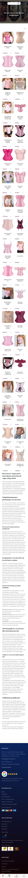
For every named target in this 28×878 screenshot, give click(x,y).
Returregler (4, 829)
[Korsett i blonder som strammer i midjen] (8, 177)
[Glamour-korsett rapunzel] (20, 155)
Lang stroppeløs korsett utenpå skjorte (8, 257)
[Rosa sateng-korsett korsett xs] (20, 363)
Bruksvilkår (4, 826)
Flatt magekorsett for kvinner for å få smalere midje (7, 117)
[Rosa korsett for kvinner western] (8, 340)
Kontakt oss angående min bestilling (10, 764)
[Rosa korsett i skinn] (20, 340)
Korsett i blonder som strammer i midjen (8, 187)
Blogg (3, 791)
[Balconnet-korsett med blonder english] (20, 38)
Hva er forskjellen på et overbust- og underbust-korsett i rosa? (12, 724)
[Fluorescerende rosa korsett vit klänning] (20, 107)
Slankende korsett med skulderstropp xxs (20, 465)
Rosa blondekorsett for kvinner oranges (7, 303)
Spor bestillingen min (7, 761)
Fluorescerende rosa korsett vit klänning (20, 117)
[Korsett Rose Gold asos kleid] (8, 224)
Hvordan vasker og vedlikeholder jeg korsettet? (13, 728)
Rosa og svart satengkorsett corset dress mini (8, 373)
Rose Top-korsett (8, 419)
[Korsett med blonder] (20, 177)
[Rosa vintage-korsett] (20, 387)
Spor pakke (4, 824)
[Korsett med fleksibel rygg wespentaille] (20, 201)
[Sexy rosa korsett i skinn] (20, 433)
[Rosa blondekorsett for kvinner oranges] (8, 293)
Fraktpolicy (4, 794)
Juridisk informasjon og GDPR (9, 804)
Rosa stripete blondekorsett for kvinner (8, 396)
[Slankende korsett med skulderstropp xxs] (20, 455)
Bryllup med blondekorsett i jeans (8, 94)
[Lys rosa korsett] (20, 247)
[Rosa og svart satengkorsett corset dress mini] (8, 363)
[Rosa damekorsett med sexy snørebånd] (8, 317)
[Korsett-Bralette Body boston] (20, 224)
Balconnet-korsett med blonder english (20, 47)
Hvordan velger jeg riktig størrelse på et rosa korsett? (14, 721)
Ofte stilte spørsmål (6, 821)
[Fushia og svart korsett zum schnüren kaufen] (20, 131)
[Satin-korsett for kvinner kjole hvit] (20, 410)
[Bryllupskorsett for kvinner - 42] (20, 84)
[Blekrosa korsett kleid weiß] (8, 61)
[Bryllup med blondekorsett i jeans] (8, 84)
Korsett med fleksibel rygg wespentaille (20, 211)
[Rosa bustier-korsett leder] (20, 293)
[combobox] (12, 3)
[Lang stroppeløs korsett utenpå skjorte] (8, 247)
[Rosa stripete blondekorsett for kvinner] (8, 387)
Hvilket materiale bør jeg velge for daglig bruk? (13, 726)
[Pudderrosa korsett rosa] (8, 271)
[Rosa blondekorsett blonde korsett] (20, 271)
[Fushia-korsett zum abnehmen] (8, 155)
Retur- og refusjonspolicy (8, 799)
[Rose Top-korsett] (8, 410)
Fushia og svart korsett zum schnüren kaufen (20, 141)
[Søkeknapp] (18, 3)
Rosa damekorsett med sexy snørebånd (7, 327)
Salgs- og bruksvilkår (7, 801)
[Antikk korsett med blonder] (8, 38)
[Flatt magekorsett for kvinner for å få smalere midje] (8, 107)
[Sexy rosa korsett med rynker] (8, 455)
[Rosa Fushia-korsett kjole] (20, 317)
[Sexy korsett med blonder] (8, 433)
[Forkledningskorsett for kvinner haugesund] (8, 131)
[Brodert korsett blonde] (20, 61)
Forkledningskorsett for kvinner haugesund (8, 141)
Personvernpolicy (6, 796)
